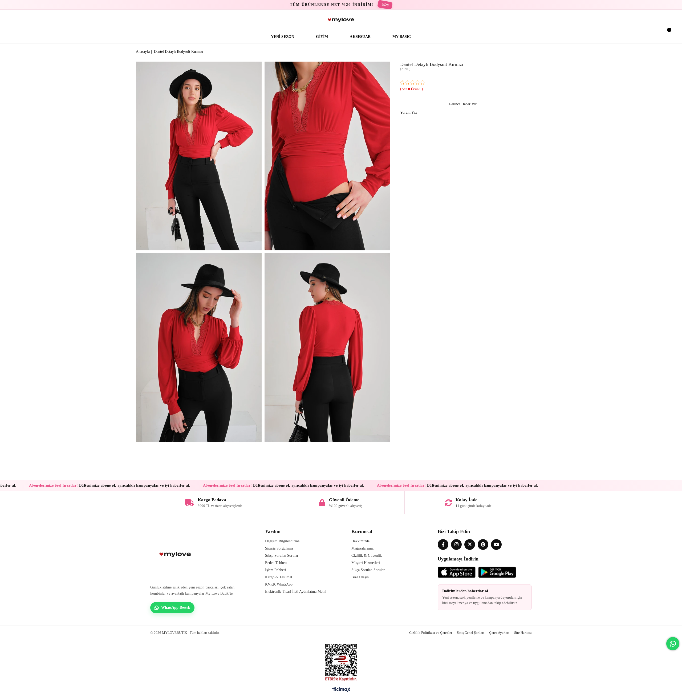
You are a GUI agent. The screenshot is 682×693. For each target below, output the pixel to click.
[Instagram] (456, 544)
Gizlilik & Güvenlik (366, 556)
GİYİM (322, 37)
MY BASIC (401, 37)
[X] (469, 544)
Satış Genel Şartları (470, 633)
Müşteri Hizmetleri (365, 563)
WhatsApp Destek (175, 608)
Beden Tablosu (276, 563)
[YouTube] (496, 544)
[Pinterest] (483, 544)
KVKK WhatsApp (279, 584)
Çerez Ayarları (499, 633)
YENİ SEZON (282, 37)
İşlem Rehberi (275, 570)
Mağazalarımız (362, 548)
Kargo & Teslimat (278, 577)
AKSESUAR (360, 37)
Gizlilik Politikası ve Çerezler (430, 633)
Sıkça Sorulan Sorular (281, 556)
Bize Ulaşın (360, 577)
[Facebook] (443, 544)
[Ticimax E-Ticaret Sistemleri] (341, 691)
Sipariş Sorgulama (279, 548)
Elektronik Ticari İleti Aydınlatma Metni (295, 592)
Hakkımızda (360, 541)
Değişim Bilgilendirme (282, 541)
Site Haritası (523, 633)
